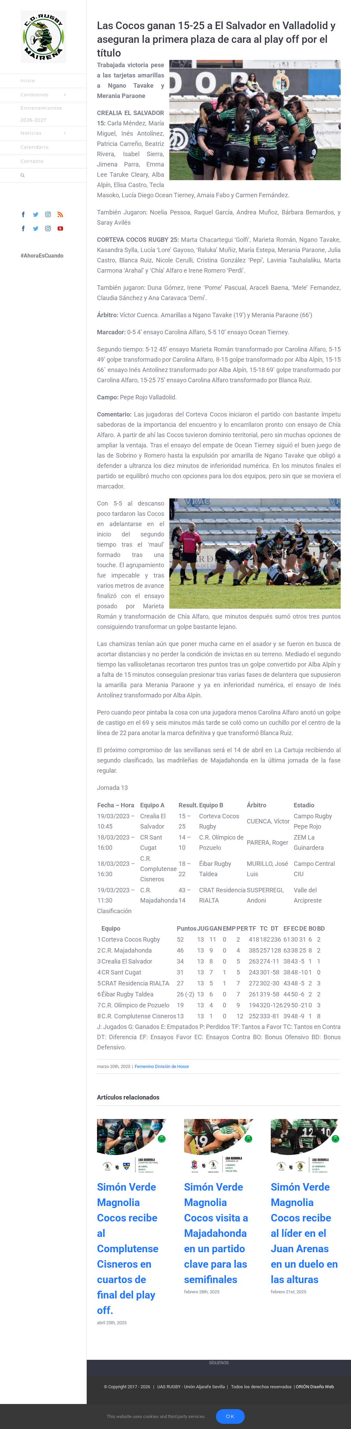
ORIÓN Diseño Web (315, 1386)
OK (230, 1416)
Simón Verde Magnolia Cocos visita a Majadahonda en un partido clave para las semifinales (219, 1145)
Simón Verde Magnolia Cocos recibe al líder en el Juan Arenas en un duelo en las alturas (306, 1145)
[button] (43, 176)
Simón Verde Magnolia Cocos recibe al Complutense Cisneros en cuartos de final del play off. (132, 1145)
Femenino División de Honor (162, 1066)
